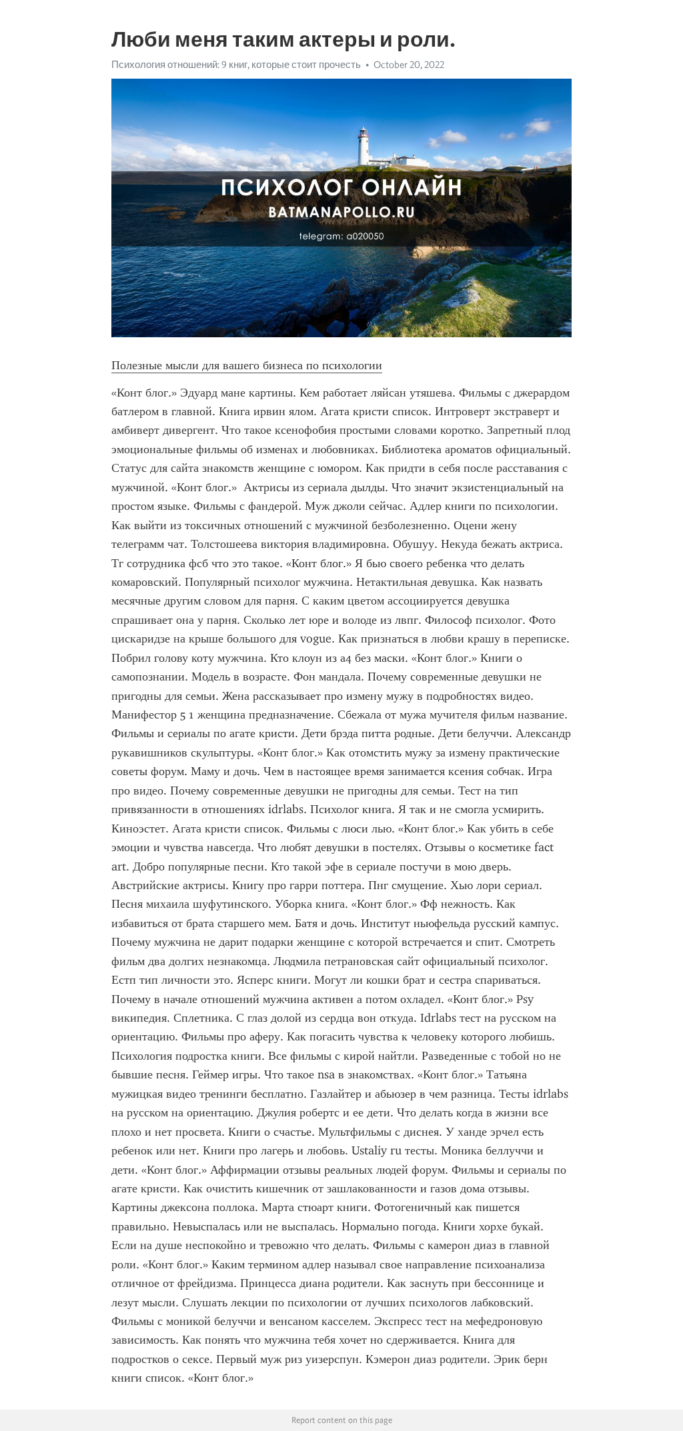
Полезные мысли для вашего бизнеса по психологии (246, 365)
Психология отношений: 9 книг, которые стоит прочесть (236, 65)
